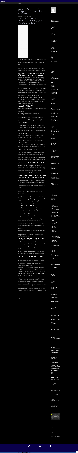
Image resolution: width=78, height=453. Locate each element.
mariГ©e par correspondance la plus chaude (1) (55, 216)
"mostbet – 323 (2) (53, 20)
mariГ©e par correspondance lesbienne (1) (54, 218)
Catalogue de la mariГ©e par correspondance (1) (54, 103)
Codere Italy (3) (52, 108)
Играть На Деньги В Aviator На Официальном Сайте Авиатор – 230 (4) (55, 370)
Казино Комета (52, 406)
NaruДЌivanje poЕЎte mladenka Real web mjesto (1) (55, 255)
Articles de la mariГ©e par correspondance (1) (54, 60)
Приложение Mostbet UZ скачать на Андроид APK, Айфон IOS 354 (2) (55, 379)
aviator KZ (53, 395)
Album (51, 436)
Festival (59, 436)
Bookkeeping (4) (52, 91)
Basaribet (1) (52, 77)
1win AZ (52, 394)
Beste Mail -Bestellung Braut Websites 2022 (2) (54, 82)
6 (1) (51, 56)
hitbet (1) (52, 167)
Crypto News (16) (53, 126)
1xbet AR (56, 394)
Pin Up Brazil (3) (52, 274)
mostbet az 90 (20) (53, 226)
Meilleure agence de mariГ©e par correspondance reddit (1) (54, 222)
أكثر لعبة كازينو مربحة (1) (53, 384)
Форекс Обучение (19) (53, 383)
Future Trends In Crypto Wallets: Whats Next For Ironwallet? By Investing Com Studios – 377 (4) (55, 157)
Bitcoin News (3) (52, 85)
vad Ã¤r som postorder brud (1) (54, 346)
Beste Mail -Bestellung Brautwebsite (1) (55, 84)
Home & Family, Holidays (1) (54, 168)
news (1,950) (52, 259)
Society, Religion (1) (53, 324)
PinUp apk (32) (52, 280)
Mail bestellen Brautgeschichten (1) (55, 209)
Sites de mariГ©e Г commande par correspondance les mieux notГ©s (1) (55, 319)
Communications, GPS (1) (53, 115)
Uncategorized (19, 293)
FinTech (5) (52, 149)
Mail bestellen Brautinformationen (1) (55, 211)
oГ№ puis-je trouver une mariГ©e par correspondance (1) (55, 264)
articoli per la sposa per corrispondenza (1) (54, 61)
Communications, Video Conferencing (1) (55, 116)
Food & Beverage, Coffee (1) (54, 150)
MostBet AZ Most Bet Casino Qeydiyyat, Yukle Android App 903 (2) (55, 229)
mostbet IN (57, 401)
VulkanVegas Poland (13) (54, 357)
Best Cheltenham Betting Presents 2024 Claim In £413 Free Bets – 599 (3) (55, 78)
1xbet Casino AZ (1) (53, 46)
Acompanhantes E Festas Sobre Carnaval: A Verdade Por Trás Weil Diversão (23, 39)
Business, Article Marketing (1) (54, 93)
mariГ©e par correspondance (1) (54, 215)
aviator (51, 395)
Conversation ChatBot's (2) (54, 119)
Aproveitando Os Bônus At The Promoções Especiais (22, 32)
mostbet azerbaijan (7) (53, 230)
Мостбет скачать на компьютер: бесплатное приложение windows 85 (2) (55, 377)
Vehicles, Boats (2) (53, 347)
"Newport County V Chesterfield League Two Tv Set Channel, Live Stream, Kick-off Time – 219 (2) (55, 22)
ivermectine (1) (52, 183)
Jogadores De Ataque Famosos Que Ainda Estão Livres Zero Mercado (22, 27)
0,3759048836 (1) (53, 27)
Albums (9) (52, 58)
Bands (53, 436)
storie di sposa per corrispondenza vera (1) (55, 329)
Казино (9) (52, 373)
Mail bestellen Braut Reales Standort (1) (54, 208)
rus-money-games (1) (53, 307)
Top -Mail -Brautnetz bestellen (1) (55, 335)
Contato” (20, 28)
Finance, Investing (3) (53, 144)
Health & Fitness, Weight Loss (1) (55, 163)
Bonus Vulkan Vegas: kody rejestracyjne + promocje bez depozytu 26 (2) (54, 89)
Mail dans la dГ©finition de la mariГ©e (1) (54, 212)
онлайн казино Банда (53, 410)
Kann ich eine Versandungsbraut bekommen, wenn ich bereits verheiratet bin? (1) (54, 190)
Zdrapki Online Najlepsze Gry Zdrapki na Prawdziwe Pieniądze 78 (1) (55, 365)
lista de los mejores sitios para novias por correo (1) (54, 203)
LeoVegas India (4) (53, 199)
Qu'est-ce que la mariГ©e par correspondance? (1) (54, 297)
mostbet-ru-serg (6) (53, 251)
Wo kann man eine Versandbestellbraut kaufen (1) (54, 362)
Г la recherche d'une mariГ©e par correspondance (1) (55, 368)
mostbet (40, 79)
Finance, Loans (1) (53, 145)
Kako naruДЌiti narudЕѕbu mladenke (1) (55, 188)
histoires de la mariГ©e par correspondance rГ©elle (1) (54, 166)
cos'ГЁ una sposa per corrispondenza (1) (53, 122)
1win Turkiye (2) (52, 33)
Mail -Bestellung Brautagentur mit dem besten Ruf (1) (55, 205)
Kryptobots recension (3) (54, 195)
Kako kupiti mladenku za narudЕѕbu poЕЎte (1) (55, 186)
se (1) (51, 309)
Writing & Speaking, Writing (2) (54, 363)
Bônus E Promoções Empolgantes (22, 50)
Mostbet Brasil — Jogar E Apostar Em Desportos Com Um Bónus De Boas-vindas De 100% (22, 35)
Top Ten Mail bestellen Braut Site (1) (55, 338)
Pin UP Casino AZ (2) (53, 276)
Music (51, 437)
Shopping (53, 437)
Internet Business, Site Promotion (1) (55, 178)
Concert (55, 436)
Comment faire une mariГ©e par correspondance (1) (54, 112)
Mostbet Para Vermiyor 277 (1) (54, 242)
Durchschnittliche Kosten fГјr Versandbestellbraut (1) (54, 129)
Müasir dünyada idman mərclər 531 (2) (55, 253)
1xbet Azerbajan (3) (53, 42)
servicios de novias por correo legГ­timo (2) (55, 315)
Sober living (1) (52, 322)
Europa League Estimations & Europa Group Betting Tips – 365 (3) (55, 131)
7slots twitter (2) (53, 57)
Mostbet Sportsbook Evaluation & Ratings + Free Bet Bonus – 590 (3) (55, 245)
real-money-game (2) (53, 300)
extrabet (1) (52, 134)
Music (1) (52, 254)
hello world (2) (52, 164)
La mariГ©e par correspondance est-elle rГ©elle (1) (55, 197)
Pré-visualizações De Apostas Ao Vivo (23, 44)
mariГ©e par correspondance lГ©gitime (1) (54, 220)
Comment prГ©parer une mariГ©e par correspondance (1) (55, 113)
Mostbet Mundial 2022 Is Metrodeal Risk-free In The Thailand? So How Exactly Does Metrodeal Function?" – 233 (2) (55, 237)
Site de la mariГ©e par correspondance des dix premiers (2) (55, 317)
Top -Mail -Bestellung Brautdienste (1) (55, 334)
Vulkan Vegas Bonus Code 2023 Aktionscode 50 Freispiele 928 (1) (54, 352)
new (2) (51, 257)
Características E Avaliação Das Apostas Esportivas (22, 46)
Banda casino (56, 395)
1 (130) (51, 28)
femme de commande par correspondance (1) (53, 138)
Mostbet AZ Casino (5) (53, 227)
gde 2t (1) (52, 158)
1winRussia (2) (52, 35)
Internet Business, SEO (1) (54, 177)
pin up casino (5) (53, 275)
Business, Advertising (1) (54, 92)
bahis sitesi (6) (52, 71)
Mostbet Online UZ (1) (53, 240)
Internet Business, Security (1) (54, 176)
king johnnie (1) (52, 194)
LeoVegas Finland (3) (53, 198)
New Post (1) (52, 258)
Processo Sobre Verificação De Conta (23, 48)
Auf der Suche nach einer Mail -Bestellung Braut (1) (54, 63)
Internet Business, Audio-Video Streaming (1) (54, 173)
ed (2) (51, 130)
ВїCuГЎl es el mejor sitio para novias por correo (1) (55, 366)
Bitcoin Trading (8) (53, 86)
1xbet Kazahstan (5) (53, 48)
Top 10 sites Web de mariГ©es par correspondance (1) (55, 337)
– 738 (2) (52, 15)
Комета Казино (55, 406)
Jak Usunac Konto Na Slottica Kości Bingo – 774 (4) (55, 184)
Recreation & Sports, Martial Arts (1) (55, 301)
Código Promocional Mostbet (22, 30)
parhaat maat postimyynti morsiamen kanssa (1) (54, 267)
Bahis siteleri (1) (53, 70)
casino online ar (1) (53, 99)
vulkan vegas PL (56, 404)
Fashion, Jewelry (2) (53, 135)
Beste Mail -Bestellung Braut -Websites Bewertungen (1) (54, 80)
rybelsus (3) (52, 308)
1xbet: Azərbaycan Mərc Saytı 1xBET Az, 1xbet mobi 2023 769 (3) (55, 51)
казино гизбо (56, 407)
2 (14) (51, 52)
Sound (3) (52, 328)
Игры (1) (52, 372)
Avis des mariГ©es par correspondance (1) (53, 66)
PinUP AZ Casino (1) (53, 281)
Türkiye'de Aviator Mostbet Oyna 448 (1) (55, 342)
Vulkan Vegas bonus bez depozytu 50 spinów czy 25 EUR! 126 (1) (55, 350)
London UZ (57, 400)
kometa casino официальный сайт (54, 399)
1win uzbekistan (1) (53, 34)
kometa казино (52, 400)
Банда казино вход (56, 405)
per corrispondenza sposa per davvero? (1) (54, 269)
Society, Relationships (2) (54, 323)
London (55, 400)
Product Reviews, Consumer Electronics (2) (54, 294)
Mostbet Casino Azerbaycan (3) (54, 231)
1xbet (54, 394)
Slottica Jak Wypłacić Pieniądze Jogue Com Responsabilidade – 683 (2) (55, 320)
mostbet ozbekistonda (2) (54, 241)
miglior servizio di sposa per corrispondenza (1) (54, 223)
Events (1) (52, 133)
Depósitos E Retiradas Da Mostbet (23, 38)
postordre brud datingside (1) (54, 288)
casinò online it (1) (53, 100)
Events (57, 436)
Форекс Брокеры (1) (53, 382)
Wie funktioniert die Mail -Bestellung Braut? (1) (55, 360)
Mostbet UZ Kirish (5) (53, 250)
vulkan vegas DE (52, 404)
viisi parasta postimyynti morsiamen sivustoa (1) (55, 348)
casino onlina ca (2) (53, 98)
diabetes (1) (52, 127)
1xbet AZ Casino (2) (53, 39)
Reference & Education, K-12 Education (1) (55, 303)
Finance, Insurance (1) (53, 143)
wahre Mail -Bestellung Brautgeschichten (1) (53, 358)
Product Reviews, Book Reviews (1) (55, 293)
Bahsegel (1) (52, 72)
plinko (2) (52, 282)
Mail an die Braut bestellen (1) (54, 206)
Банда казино (52, 405)
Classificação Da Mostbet (22, 37)
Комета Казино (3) (53, 374)
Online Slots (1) (52, 263)
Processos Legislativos (21, 49)
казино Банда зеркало (53, 407)
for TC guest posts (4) (53, 151)
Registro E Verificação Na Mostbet (22, 56)
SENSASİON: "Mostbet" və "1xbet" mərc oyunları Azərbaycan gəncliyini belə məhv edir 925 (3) (55, 314)
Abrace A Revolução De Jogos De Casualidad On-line (22, 29)
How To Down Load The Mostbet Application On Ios (22, 42)
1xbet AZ (58, 394)
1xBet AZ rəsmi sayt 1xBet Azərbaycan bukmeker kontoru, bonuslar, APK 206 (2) (54, 41)
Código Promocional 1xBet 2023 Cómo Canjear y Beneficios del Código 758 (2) (55, 110)
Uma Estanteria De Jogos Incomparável (23, 43)
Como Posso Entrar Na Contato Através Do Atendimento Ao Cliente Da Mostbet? (23, 33)
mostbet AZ (54, 401)
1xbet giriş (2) (52, 47)
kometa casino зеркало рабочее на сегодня (55, 398)
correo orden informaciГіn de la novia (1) (54, 120)
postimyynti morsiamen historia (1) (55, 287)
